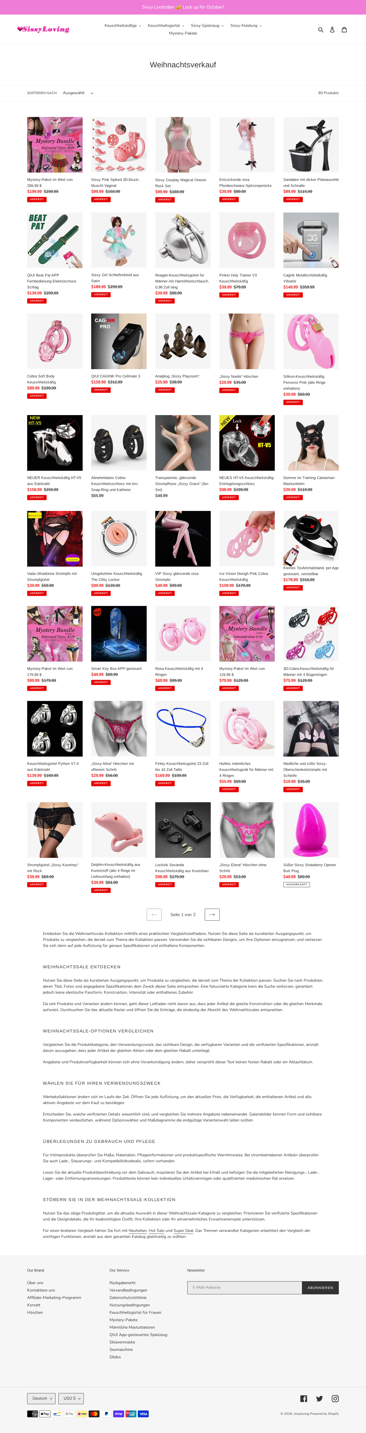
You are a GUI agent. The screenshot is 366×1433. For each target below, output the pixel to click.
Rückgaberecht (123, 1283)
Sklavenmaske (122, 1342)
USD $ (69, 1398)
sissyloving (301, 1414)
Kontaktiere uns (41, 1290)
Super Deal (183, 1230)
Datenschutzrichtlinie (128, 1297)
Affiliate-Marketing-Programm (54, 1297)
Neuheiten (138, 1230)
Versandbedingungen (128, 1290)
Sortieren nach (42, 93)
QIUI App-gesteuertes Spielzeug (138, 1334)
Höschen (35, 1312)
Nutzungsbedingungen (130, 1305)
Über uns (35, 1283)
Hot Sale (156, 1230)
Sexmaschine (121, 1349)
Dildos (115, 1357)
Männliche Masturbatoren (132, 1327)
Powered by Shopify (324, 1414)
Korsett (33, 1305)
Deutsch (40, 1398)
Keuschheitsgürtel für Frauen (135, 1312)
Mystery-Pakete (124, 1320)
